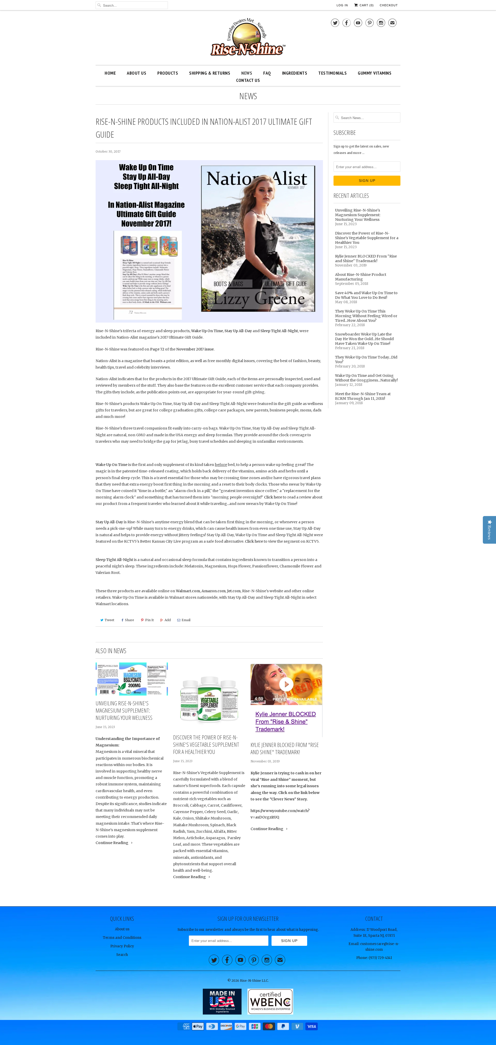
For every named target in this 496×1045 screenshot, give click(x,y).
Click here (273, 497)
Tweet (109, 620)
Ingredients (294, 73)
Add (168, 620)
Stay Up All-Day (238, 331)
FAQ (267, 73)
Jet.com (234, 591)
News (246, 73)
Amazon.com (214, 591)
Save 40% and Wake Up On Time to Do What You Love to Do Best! (366, 295)
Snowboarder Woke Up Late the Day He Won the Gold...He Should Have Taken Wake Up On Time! (364, 339)
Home (110, 73)
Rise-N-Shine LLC (254, 980)
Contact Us (248, 80)
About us (122, 929)
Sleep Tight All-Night (279, 331)
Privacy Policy (122, 946)
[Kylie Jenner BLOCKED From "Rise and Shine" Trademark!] (287, 699)
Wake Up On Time (207, 331)
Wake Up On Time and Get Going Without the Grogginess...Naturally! (366, 378)
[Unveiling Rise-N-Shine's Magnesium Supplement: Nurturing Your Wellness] (132, 679)
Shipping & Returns (209, 73)
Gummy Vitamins (374, 73)
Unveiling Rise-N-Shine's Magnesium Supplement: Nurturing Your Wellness (124, 710)
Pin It (149, 620)
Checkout (389, 5)
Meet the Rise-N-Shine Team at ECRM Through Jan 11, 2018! (363, 396)
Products (167, 73)
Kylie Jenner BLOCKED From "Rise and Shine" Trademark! (285, 748)
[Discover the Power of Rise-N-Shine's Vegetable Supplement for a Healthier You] (209, 696)
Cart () (366, 5)
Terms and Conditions (122, 937)
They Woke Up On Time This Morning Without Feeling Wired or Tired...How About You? (366, 316)
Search (122, 955)
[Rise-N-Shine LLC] (248, 39)
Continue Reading (112, 842)
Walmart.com (188, 591)
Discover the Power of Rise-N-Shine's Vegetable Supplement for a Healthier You (206, 744)
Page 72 (157, 349)
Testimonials (332, 73)
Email (186, 620)
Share (129, 620)
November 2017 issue (195, 349)
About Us (136, 73)
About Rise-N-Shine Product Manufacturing (360, 277)
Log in (342, 5)
